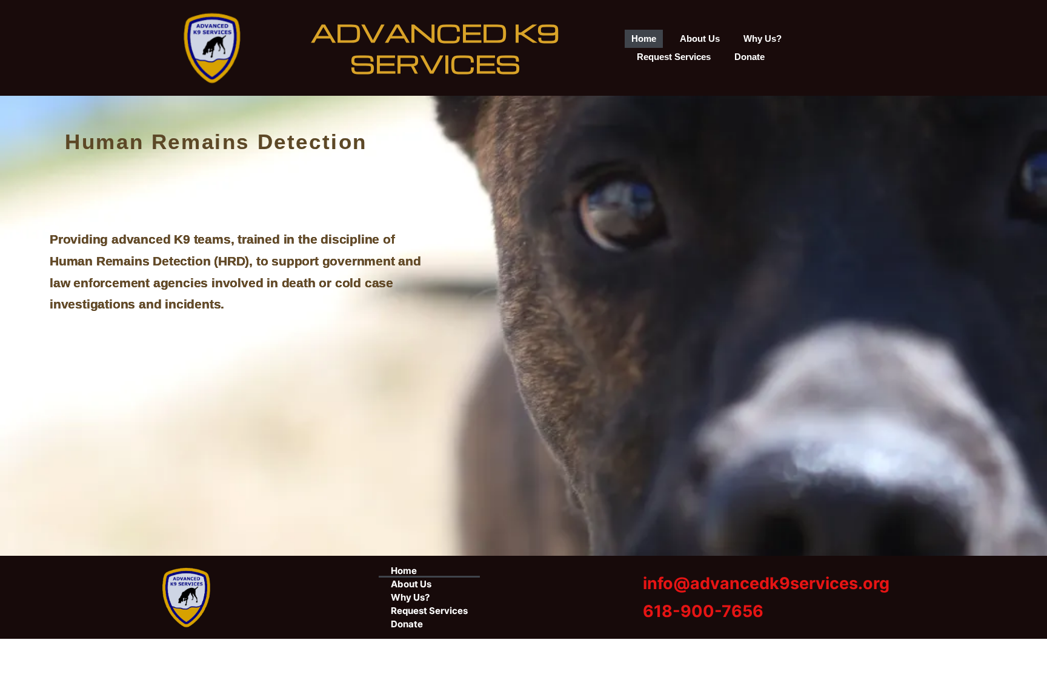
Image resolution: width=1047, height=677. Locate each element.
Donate (749, 57)
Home (643, 38)
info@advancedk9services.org (766, 583)
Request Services (674, 57)
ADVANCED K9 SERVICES (435, 47)
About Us (700, 38)
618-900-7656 (703, 611)
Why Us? (762, 38)
